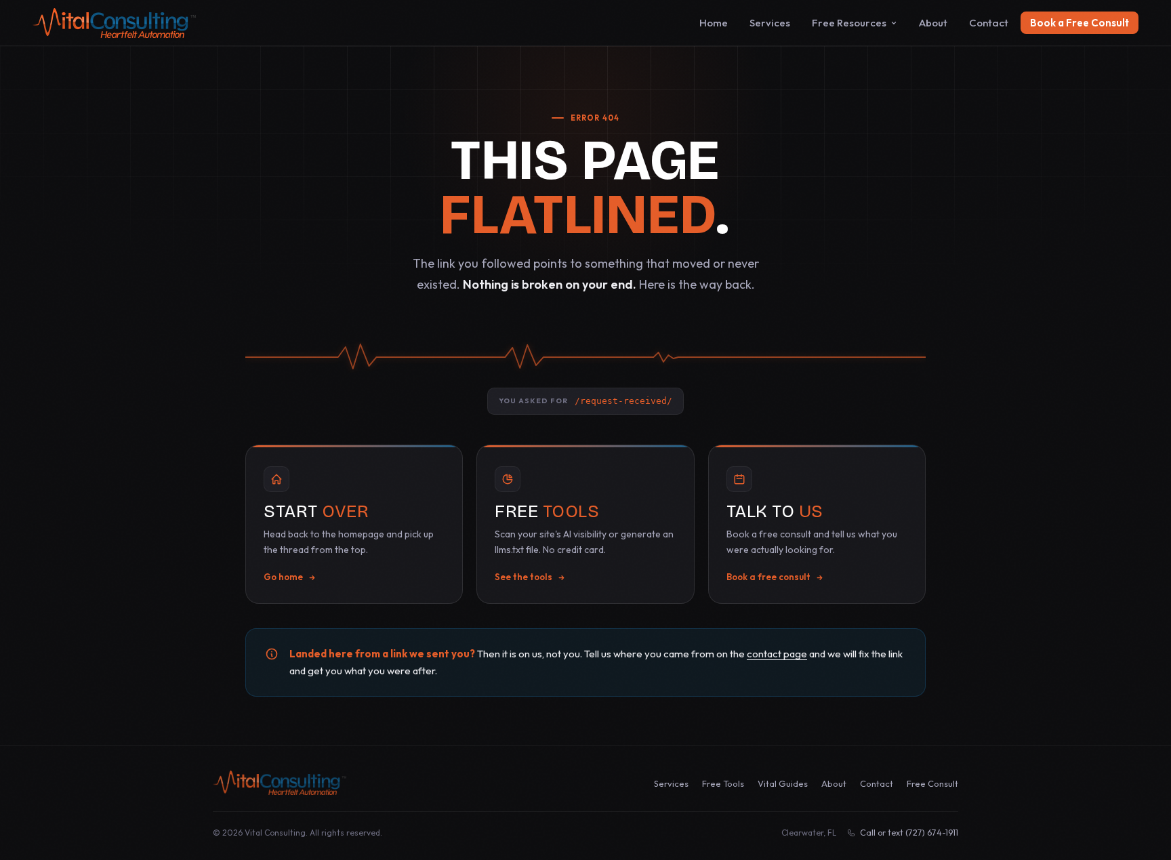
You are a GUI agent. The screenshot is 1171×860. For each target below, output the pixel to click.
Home (713, 22)
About (933, 22)
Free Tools (723, 783)
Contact (988, 22)
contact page (777, 653)
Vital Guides (783, 783)
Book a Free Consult (1079, 22)
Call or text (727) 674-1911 (909, 832)
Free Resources (849, 22)
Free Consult (932, 783)
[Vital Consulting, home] (279, 783)
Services (769, 22)
